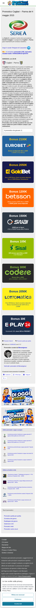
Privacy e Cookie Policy (9, 550)
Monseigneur (22, 347)
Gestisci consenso (7, 552)
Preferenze (18, 599)
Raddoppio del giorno (10, 521)
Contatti (4, 539)
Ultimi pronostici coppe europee (12, 430)
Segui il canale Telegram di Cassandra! (14, 48)
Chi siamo (5, 542)
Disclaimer (5, 545)
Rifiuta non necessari (18, 595)
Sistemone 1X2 (9, 524)
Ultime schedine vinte (9, 470)
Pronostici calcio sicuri (11, 529)
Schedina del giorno (10, 518)
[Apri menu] (3, 3)
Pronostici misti (8, 526)
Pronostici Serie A (8, 341)
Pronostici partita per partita (24, 341)
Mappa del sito (6, 547)
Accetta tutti (18, 604)
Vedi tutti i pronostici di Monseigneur (15, 366)
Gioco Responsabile (24, 576)
